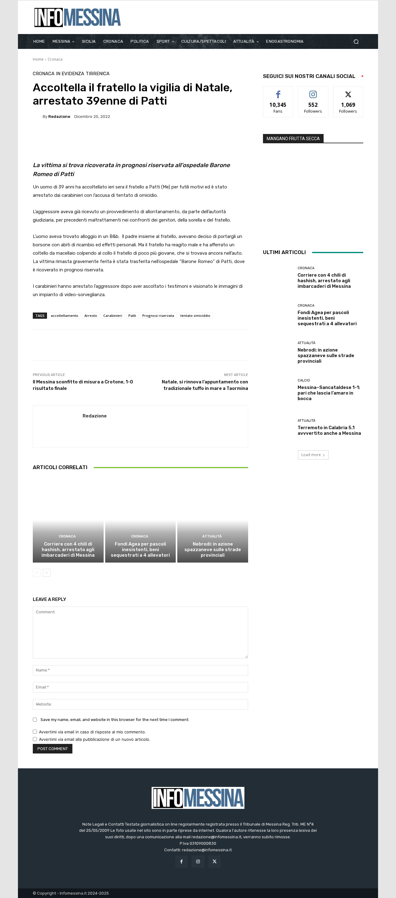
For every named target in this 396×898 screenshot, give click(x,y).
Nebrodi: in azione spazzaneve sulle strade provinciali (212, 549)
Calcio (304, 380)
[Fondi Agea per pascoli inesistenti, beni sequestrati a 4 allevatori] (140, 519)
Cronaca (55, 59)
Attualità (212, 536)
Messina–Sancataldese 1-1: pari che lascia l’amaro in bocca (329, 393)
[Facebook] (181, 862)
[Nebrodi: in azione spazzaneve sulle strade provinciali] (212, 519)
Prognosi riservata (158, 315)
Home (38, 59)
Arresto (90, 315)
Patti (132, 315)
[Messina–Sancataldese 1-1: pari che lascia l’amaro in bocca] (278, 390)
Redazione (59, 116)
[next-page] (46, 573)
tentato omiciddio (195, 315)
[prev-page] (37, 573)
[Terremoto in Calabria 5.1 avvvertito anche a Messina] (278, 427)
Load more (311, 454)
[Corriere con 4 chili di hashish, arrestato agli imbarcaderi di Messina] (68, 519)
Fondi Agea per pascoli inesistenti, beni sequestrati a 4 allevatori (140, 549)
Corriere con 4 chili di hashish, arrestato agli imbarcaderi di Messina (68, 549)
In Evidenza (70, 73)
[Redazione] (38, 116)
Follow (313, 91)
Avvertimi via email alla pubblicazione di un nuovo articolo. (94, 739)
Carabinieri (112, 315)
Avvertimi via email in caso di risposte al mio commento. (92, 731)
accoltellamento (64, 315)
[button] (356, 41)
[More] (200, 138)
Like (278, 91)
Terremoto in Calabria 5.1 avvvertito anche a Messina (329, 430)
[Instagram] (198, 862)
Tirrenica (98, 73)
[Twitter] (215, 862)
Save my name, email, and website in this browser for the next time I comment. (115, 719)
